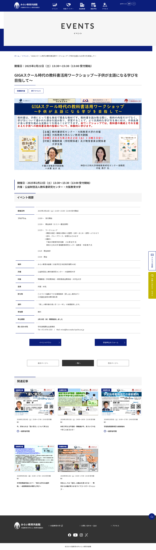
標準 (129, 4)
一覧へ (78, 363)
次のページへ (113, 363)
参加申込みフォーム (110, 342)
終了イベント (36, 91)
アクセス (115, 525)
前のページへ (43, 363)
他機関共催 (21, 91)
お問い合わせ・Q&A (152, 287)
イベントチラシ (45, 342)
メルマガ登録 (152, 262)
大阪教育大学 (55, 525)
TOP (151, 517)
